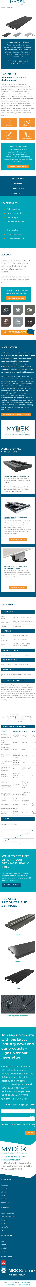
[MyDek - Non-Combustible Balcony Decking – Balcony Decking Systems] (18, 2)
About (3, 1192)
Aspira (18, 935)
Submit (30, 1133)
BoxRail (4, 1223)
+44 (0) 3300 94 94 (16, 61)
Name (32, 1108)
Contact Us (5, 1202)
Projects (4, 1195)
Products (10, 7)
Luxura (3, 1241)
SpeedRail (5, 1227)
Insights (4, 1199)
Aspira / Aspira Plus (8, 1216)
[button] (2, 2)
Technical (4, 1188)
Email (32, 1116)
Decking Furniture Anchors (18, 1016)
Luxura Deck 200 (7, 1213)
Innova (18, 962)
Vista (18, 989)
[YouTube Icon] (3, 1263)
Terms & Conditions (23, 1284)
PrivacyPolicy (26, 1282)
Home (3, 7)
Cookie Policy (10, 1284)
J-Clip (3, 1230)
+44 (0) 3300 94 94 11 (13, 1157)
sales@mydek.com (18, 63)
